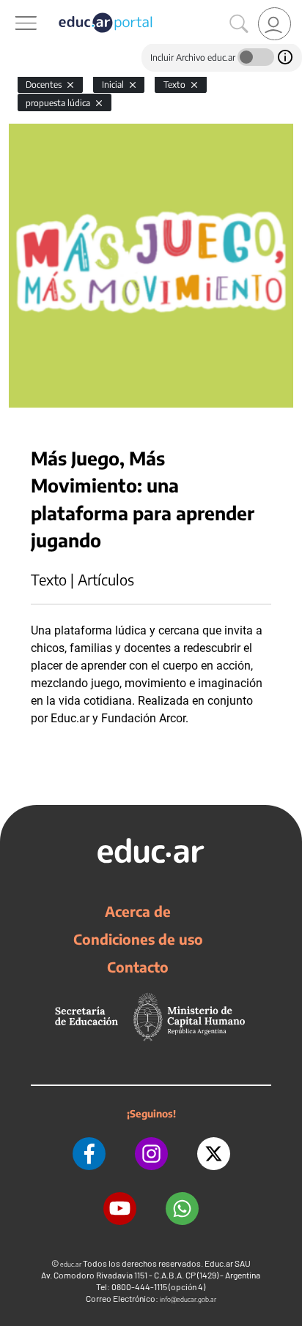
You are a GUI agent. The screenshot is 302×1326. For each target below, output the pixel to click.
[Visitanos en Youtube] (119, 1208)
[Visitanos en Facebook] (89, 1153)
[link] (274, 23)
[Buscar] (239, 24)
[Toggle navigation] (13, 8)
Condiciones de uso (138, 939)
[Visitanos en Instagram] (151, 1153)
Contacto (138, 966)
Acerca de (138, 911)
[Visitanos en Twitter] (213, 1153)
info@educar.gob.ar (188, 1299)
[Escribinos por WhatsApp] (182, 1208)
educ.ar (70, 1264)
